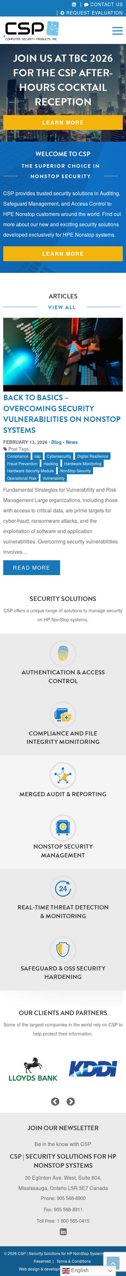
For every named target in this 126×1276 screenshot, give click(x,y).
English (79, 1270)
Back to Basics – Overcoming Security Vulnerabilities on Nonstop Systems (62, 414)
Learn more (63, 122)
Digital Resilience (92, 456)
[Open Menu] (117, 30)
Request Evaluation (94, 12)
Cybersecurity (59, 456)
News (72, 442)
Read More (31, 567)
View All (62, 307)
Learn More (63, 253)
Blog (56, 442)
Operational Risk (22, 478)
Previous (55, 1101)
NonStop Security (75, 470)
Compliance (17, 456)
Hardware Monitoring (82, 463)
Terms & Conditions (74, 1261)
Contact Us (106, 4)
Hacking (51, 463)
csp (38, 456)
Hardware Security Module (30, 470)
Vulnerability (54, 478)
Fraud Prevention (22, 463)
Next (71, 1101)
